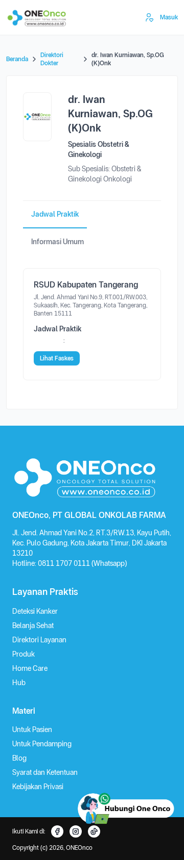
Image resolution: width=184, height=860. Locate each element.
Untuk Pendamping (42, 744)
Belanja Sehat (33, 625)
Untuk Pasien (32, 729)
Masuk (169, 17)
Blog (19, 758)
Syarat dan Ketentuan (45, 772)
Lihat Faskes (57, 358)
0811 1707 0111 (64, 563)
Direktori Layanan (39, 640)
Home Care (30, 668)
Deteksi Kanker (35, 611)
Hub (19, 683)
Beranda (17, 59)
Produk (23, 654)
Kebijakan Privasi (37, 787)
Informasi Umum (57, 242)
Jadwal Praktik (55, 214)
